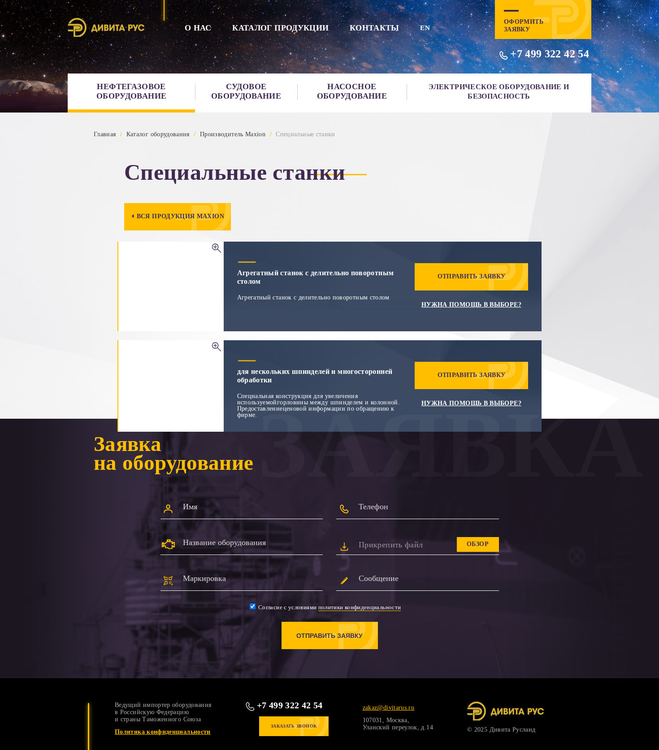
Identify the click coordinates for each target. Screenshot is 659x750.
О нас (198, 27)
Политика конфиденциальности (163, 731)
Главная (105, 134)
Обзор (478, 544)
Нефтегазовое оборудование (131, 91)
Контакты (374, 27)
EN (425, 27)
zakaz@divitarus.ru (388, 707)
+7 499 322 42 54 (549, 54)
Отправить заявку (472, 276)
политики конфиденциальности (359, 607)
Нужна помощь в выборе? (471, 304)
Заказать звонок (293, 726)
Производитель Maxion (232, 134)
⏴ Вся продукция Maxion (177, 216)
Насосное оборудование (352, 91)
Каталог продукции (280, 27)
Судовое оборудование (246, 91)
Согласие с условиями (329, 607)
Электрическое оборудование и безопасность (499, 91)
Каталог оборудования (158, 134)
